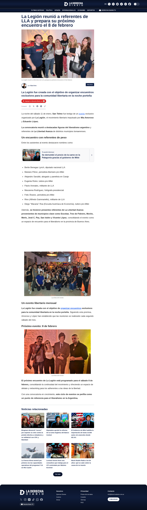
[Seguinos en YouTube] (117, 4)
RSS (82, 502)
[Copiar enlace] (44, 106)
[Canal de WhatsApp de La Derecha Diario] (125, 4)
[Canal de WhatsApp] (37, 499)
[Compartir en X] (33, 106)
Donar (58, 500)
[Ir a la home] (73, 4)
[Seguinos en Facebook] (129, 4)
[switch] (137, 4)
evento (82, 114)
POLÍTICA (49, 10)
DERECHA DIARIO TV (109, 10)
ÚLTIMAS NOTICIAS (37, 10)
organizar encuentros (71, 308)
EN (106, 4)
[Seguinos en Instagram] (113, 4)
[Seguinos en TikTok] (121, 4)
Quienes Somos (61, 494)
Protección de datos (87, 494)
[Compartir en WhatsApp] (29, 106)
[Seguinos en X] (109, 4)
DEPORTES (91, 10)
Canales (83, 497)
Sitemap (83, 500)
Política (90, 84)
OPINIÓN (57, 10)
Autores (58, 497)
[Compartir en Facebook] (37, 106)
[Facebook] (41, 499)
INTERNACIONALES (69, 10)
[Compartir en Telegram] (41, 106)
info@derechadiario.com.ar (116, 494)
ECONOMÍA (81, 10)
